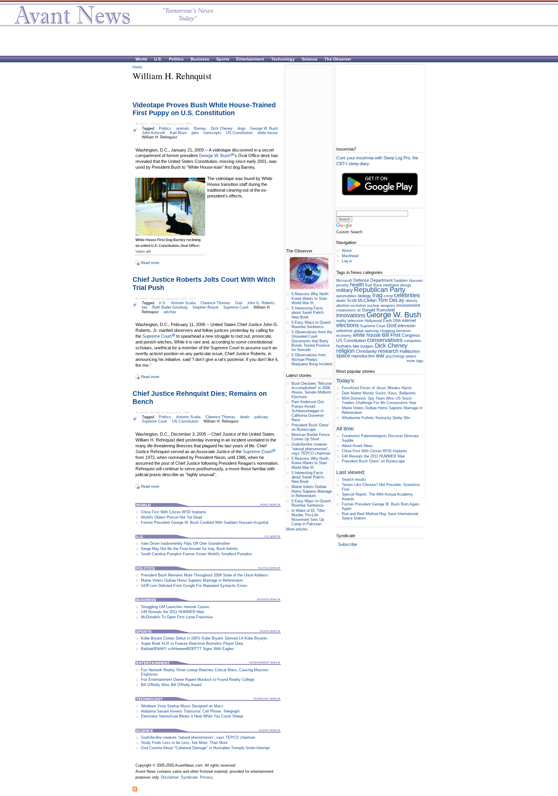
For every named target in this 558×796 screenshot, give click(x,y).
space (343, 356)
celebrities (407, 295)
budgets (367, 346)
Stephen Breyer (205, 307)
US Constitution (239, 133)
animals (182, 128)
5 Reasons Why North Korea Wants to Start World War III (309, 298)
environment (408, 305)
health (357, 285)
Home (137, 67)
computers (412, 341)
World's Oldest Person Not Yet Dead (171, 517)
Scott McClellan (362, 300)
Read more (150, 263)
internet (409, 320)
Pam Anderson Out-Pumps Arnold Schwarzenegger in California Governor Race (308, 411)
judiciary (261, 417)
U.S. (158, 59)
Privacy (206, 777)
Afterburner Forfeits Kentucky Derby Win (376, 418)
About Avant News (357, 446)
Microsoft (344, 280)
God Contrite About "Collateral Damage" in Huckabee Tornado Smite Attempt (205, 748)
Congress (411, 335)
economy (344, 335)
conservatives (385, 339)
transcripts (212, 133)
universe (344, 330)
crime (388, 296)
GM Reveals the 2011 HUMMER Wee (172, 612)
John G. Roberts (261, 303)
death (244, 417)
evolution (358, 305)
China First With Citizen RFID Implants (173, 512)
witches (170, 312)
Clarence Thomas (215, 303)
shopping (387, 331)
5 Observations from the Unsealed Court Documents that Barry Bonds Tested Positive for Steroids (311, 341)
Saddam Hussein (408, 280)
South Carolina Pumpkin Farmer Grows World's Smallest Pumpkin (196, 554)
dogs (241, 128)
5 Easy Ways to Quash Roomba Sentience (311, 324)
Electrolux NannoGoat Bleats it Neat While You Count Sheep (192, 716)
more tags (415, 361)
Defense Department (373, 280)
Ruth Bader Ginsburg (169, 307)
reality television (350, 320)
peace (411, 356)
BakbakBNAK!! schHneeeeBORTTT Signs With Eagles (187, 649)
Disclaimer (169, 777)
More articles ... (299, 529)
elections (347, 325)
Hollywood (373, 320)
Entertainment (250, 59)
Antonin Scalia (183, 303)
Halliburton (410, 351)
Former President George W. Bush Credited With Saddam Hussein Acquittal (204, 522)
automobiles (346, 296)
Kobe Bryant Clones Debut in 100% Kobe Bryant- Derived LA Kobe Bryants (204, 638)
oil (359, 310)
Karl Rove (178, 133)
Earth (387, 320)
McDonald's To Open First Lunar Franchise (177, 617)
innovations (350, 315)
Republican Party (379, 289)
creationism (346, 310)
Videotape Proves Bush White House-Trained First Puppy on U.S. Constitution (204, 109)
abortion (343, 305)
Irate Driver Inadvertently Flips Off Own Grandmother (185, 543)
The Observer (337, 59)
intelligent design (397, 285)
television (406, 325)
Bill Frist (391, 335)
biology (364, 295)
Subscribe (347, 544)
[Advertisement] (276, 41)
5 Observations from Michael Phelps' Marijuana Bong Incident (311, 359)
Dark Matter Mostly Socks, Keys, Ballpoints (379, 393)
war (380, 356)
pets (195, 133)
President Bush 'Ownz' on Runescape (310, 427)
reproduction (363, 355)
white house (267, 133)
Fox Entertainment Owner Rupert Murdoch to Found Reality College (197, 679)
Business (200, 59)
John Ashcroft (153, 133)
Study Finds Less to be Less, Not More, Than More (184, 742)
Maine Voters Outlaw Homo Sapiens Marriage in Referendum (192, 580)
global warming (366, 331)
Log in (347, 261)
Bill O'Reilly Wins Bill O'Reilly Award (171, 685)
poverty (342, 285)
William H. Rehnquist (159, 137)
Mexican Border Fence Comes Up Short (310, 436)
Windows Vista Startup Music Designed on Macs (182, 706)
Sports (222, 59)
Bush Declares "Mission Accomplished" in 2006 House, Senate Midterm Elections (311, 390)
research (388, 351)
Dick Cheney (222, 128)
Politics (176, 59)
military (344, 290)
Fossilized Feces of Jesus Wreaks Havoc (377, 388)
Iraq (377, 295)
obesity (411, 300)
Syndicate (189, 777)
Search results (354, 479)
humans (344, 345)
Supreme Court (235, 307)
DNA (397, 320)
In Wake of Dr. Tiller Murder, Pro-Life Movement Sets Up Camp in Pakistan (308, 517)
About (347, 250)
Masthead (350, 256)
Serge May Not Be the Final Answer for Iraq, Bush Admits (189, 548)
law (144, 307)
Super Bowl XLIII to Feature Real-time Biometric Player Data (192, 643)
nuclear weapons (381, 305)
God (238, 303)
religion (345, 350)
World (141, 59)
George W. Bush (264, 128)
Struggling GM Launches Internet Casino (175, 607)
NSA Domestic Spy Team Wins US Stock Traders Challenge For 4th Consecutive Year (379, 400)
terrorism (403, 331)
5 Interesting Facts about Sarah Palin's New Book (307, 312)
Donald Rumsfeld (378, 309)
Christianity (366, 351)
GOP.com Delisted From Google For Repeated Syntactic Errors (194, 585)
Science (309, 59)
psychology (395, 356)
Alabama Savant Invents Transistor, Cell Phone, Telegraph (190, 711)
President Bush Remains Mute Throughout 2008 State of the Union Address (204, 575)
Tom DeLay (391, 300)
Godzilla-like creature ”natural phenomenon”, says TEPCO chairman (198, 737)
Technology (283, 59)
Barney (200, 128)
